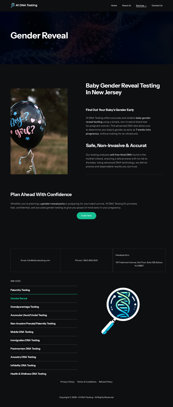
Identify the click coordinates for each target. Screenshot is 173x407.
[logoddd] (26, 4)
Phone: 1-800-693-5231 (86, 260)
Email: (24, 260)
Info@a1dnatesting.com (38, 260)
